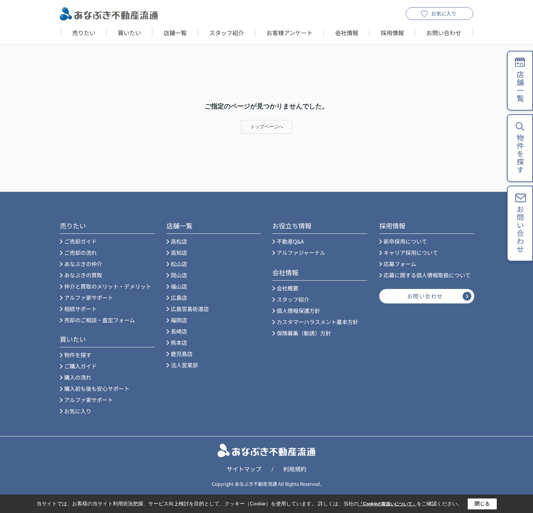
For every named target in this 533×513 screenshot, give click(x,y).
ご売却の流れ (80, 252)
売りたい (83, 32)
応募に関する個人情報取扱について (427, 275)
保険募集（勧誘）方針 (304, 333)
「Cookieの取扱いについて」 (388, 503)
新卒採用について (405, 241)
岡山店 (179, 275)
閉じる (482, 503)
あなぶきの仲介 (83, 264)
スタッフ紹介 (226, 32)
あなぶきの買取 (83, 275)
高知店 (179, 252)
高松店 (179, 241)
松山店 (179, 264)
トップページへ (266, 126)
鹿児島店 (182, 353)
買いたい (129, 32)
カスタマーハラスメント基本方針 (317, 322)
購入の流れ (77, 377)
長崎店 (179, 331)
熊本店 (179, 342)
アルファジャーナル (301, 252)
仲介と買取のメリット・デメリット (107, 286)
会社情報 (346, 32)
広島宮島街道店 (190, 309)
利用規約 (294, 468)
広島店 (179, 297)
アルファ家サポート (88, 297)
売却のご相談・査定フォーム (99, 320)
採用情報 (392, 32)
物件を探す (77, 355)
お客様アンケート (289, 32)
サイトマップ (244, 468)
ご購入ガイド (80, 366)
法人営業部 (184, 365)
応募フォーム (400, 264)
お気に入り (443, 13)
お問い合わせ (443, 32)
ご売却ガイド (80, 241)
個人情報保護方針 (298, 310)
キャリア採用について (411, 252)
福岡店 (179, 320)
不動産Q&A (290, 241)
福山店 (179, 286)
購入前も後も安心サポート (96, 388)
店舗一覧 (175, 32)
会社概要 (287, 288)
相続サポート (80, 309)
